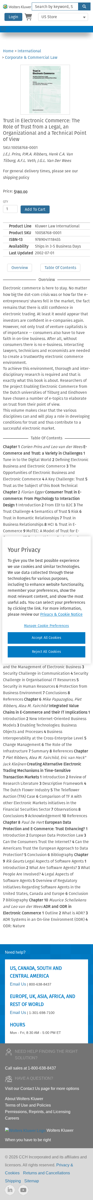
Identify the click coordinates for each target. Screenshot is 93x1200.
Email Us (18, 984)
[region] (46, 600)
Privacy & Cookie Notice (61, 614)
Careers (12, 1118)
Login (13, 16)
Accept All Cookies (47, 638)
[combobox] (53, 6)
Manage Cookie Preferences (46, 626)
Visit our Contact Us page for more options (42, 1088)
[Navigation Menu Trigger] (3, 29)
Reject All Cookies (46, 652)
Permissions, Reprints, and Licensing (37, 1112)
